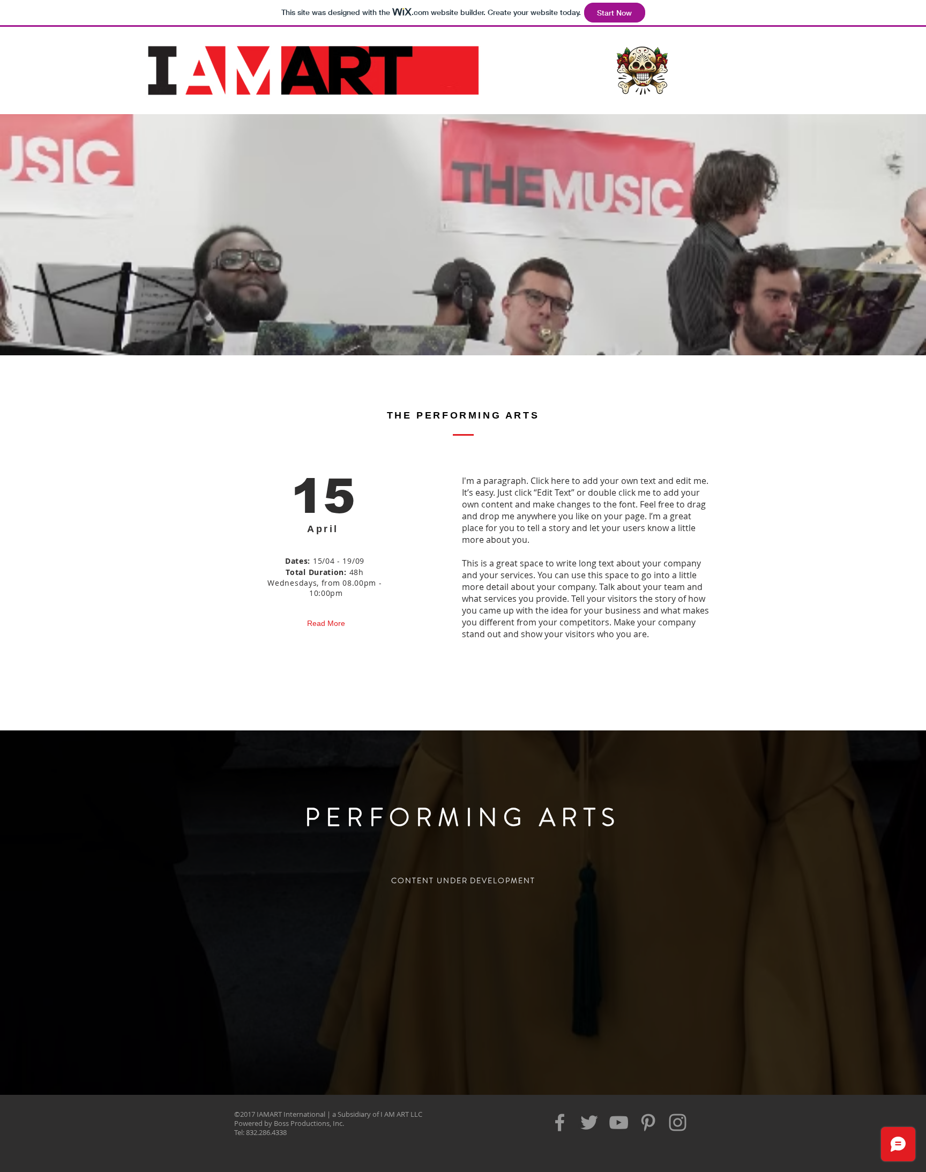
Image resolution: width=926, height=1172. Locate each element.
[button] (642, 70)
